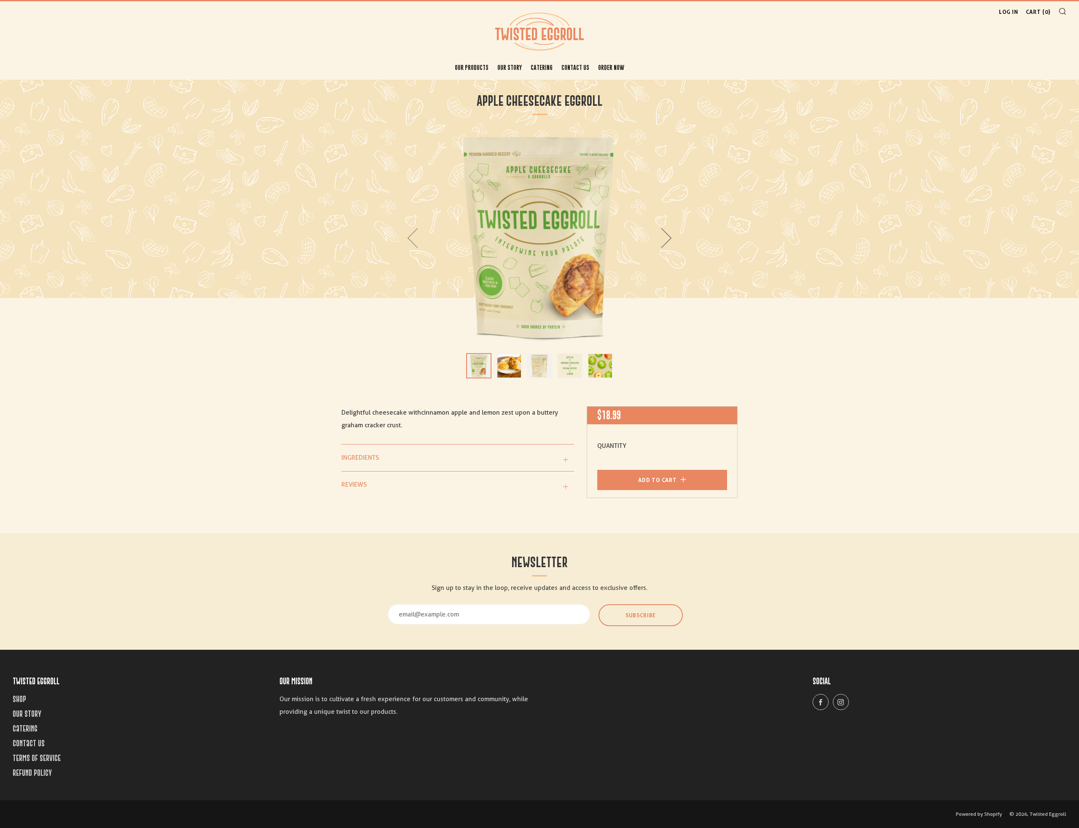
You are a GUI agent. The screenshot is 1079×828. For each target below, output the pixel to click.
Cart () (1038, 11)
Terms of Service (37, 758)
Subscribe (640, 615)
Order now (611, 67)
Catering (542, 67)
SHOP (19, 699)
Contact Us (575, 67)
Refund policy (32, 773)
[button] (478, 365)
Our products (472, 67)
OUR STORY (509, 67)
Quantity (611, 446)
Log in (1008, 11)
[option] (539, 238)
